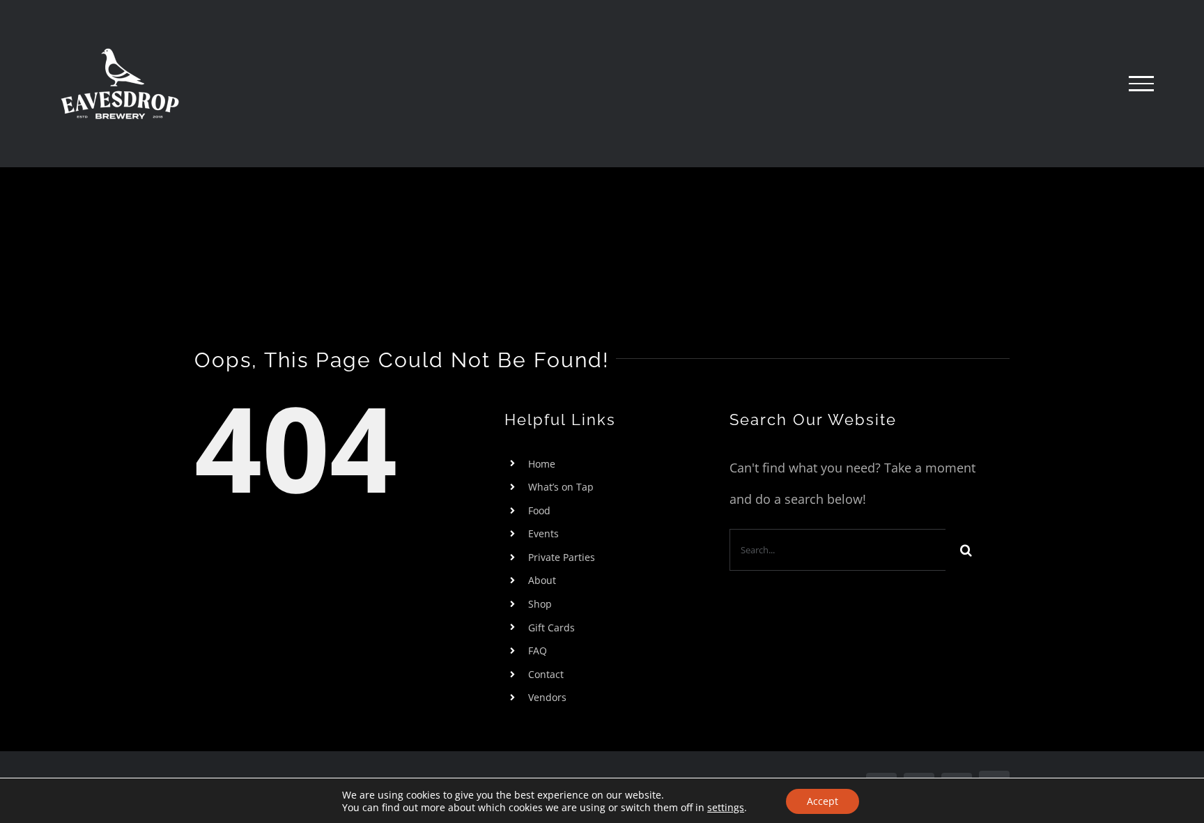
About (542, 580)
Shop (540, 603)
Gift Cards (551, 627)
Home (541, 463)
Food (539, 510)
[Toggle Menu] (1141, 83)
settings (725, 807)
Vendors (547, 697)
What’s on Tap (561, 486)
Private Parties (561, 557)
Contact (546, 674)
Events (543, 533)
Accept (822, 801)
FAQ (537, 650)
